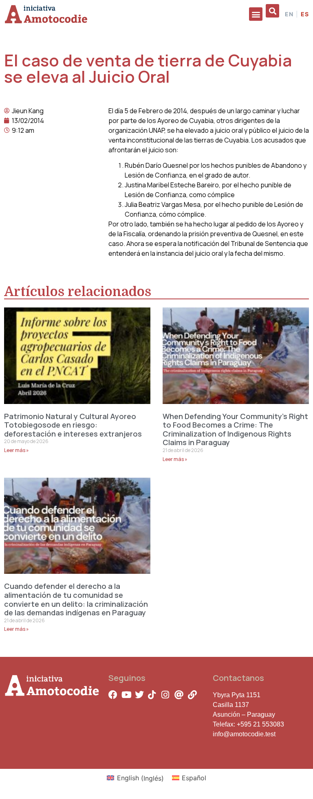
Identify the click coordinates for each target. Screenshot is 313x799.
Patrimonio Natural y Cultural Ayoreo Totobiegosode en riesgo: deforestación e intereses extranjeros (73, 425)
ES (305, 14)
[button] (255, 14)
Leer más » (16, 450)
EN (289, 14)
